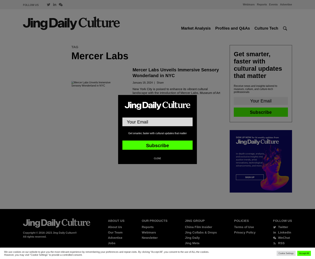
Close (157, 158)
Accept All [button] (304, 253)
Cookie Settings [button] (286, 253)
